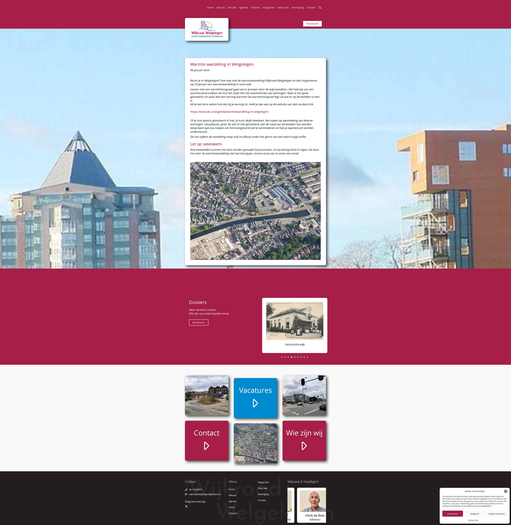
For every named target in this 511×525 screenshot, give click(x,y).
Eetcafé (232, 7)
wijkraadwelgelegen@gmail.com (205, 494)
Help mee (283, 7)
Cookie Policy (473, 520)
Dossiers (233, 513)
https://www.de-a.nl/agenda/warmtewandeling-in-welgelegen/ (229, 111)
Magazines (269, 7)
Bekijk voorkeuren (497, 513)
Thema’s (255, 7)
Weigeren (474, 513)
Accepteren (452, 513)
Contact (311, 7)
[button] (505, 491)
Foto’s (232, 507)
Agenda (243, 7)
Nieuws (221, 7)
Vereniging (297, 7)
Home (210, 7)
